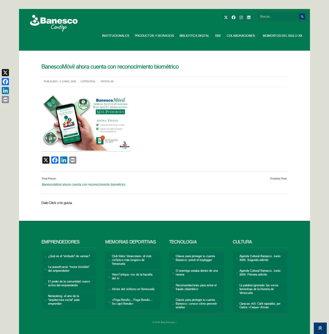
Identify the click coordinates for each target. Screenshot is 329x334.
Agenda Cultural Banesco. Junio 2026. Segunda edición (259, 258)
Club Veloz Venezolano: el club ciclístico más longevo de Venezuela (131, 260)
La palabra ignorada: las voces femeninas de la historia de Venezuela (258, 289)
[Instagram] (241, 17)
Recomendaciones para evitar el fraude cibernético (196, 287)
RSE (218, 35)
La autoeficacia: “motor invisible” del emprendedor (68, 269)
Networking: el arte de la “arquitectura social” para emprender (63, 300)
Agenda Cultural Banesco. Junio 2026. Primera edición (259, 272)
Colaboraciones (241, 35)
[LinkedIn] (248, 17)
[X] (225, 17)
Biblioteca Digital (194, 35)
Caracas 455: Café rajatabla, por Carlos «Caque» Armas (260, 305)
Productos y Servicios (154, 35)
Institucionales (115, 35)
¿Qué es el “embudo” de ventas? (69, 256)
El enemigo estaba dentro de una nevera (197, 272)
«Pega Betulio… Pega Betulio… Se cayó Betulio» (132, 302)
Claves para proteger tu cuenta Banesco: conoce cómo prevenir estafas (196, 304)
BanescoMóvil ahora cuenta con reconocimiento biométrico (84, 184)
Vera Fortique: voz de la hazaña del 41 (132, 276)
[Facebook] (233, 17)
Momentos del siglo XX (282, 35)
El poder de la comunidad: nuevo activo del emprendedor (69, 283)
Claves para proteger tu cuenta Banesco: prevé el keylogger (195, 258)
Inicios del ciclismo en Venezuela (133, 289)
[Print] (5, 99)
